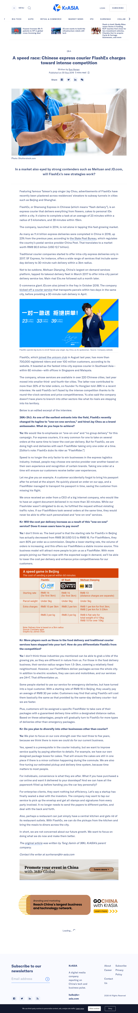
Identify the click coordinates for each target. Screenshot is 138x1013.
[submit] (47, 979)
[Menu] (14, 8)
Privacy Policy (119, 972)
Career (108, 970)
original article (33, 843)
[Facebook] (62, 80)
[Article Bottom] (69, 869)
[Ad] (69, 904)
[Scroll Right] (131, 19)
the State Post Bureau (83, 238)
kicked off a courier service (36, 289)
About (107, 965)
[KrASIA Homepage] (66, 8)
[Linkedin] (75, 80)
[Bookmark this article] (88, 72)
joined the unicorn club (53, 357)
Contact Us (108, 981)
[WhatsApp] (82, 80)
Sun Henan (74, 69)
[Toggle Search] (29, 8)
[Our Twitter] (22, 998)
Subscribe (121, 965)
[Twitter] (68, 80)
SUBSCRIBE (118, 8)
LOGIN (102, 8)
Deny (110, 1008)
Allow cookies (94, 1008)
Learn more (80, 1008)
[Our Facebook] (14, 998)
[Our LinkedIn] (29, 998)
